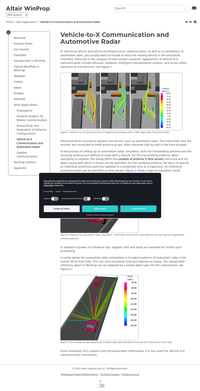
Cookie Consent (130, 374)
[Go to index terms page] (190, 10)
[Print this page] (195, 22)
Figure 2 (131, 171)
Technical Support (110, 374)
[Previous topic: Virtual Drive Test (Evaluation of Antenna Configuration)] (186, 22)
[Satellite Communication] (190, 22)
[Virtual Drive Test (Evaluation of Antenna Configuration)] (186, 22)
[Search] (183, 8)
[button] (12, 38)
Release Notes (23, 44)
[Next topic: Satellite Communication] (190, 22)
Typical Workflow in (26, 69)
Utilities (25, 162)
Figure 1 (106, 67)
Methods (19, 99)
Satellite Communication (27, 155)
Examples (20, 55)
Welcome (20, 38)
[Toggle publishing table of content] (8, 32)
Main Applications (26, 22)
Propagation (25, 111)
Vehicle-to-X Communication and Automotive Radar (70, 22)
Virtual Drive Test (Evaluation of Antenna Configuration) (31, 130)
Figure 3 (65, 269)
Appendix (20, 168)
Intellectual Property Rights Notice (79, 374)
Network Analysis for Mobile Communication (32, 118)
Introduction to (30, 61)
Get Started (21, 49)
